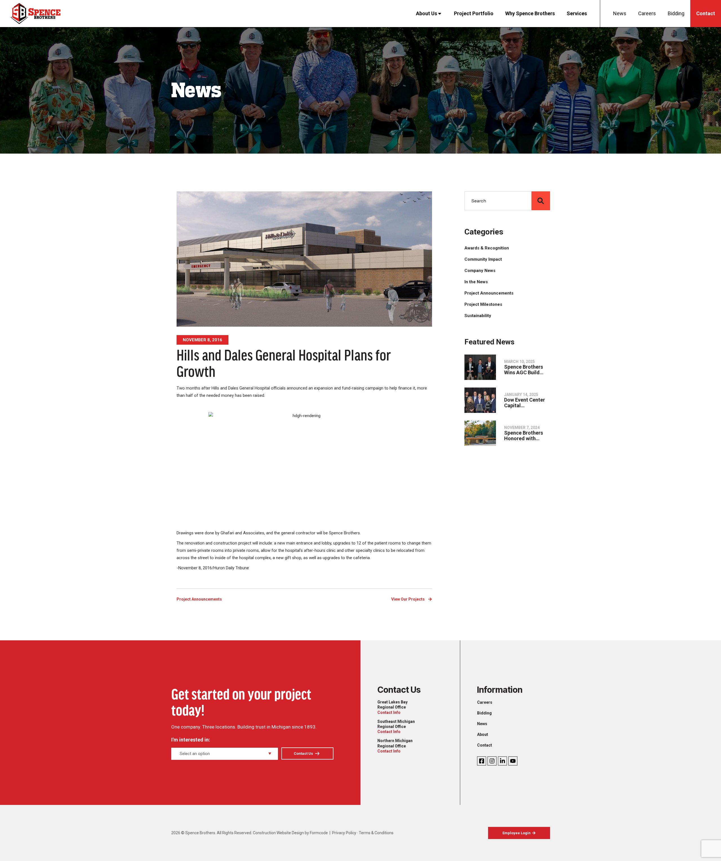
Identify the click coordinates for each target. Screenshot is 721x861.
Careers (647, 13)
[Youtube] (512, 760)
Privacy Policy (344, 833)
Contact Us (303, 753)
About (482, 734)
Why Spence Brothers (530, 13)
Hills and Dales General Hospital (241, 388)
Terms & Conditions (376, 833)
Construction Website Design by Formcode (290, 833)
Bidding (676, 13)
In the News (476, 281)
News (619, 13)
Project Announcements (199, 599)
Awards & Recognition (486, 248)
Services (577, 13)
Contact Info (388, 712)
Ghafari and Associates (242, 532)
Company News (479, 270)
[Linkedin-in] (502, 760)
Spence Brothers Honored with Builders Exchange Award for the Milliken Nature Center (525, 435)
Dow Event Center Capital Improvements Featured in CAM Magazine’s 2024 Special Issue (524, 402)
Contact (705, 13)
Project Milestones (483, 304)
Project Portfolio (473, 13)
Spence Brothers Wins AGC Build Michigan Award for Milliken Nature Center (527, 369)
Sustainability (477, 315)
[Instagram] (492, 760)
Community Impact (483, 259)
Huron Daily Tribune (231, 567)
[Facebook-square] (481, 760)
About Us (426, 13)
